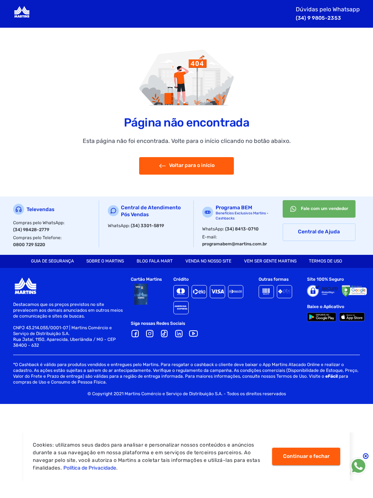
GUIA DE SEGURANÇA (52, 261)
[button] (178, 333)
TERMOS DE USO (325, 261)
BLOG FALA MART (155, 261)
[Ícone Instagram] (149, 333)
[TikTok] (164, 333)
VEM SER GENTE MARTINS (270, 261)
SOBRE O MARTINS (105, 261)
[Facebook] (135, 333)
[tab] (52, 261)
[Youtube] (193, 333)
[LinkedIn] (178, 333)
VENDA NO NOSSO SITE (208, 261)
